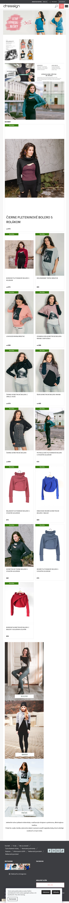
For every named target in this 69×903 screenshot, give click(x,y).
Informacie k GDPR (19, 851)
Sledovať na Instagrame (18, 874)
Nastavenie (12, 899)
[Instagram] (53, 851)
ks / (49, 885)
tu (24, 895)
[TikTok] (62, 851)
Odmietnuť (46, 892)
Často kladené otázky (11, 849)
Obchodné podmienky (28, 849)
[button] (7, 22)
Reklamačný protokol (11, 854)
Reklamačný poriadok (34, 851)
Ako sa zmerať (23, 846)
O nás (14, 846)
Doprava (7, 851)
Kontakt (6, 846)
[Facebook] (49, 851)
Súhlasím (56, 892)
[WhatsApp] (57, 851)
